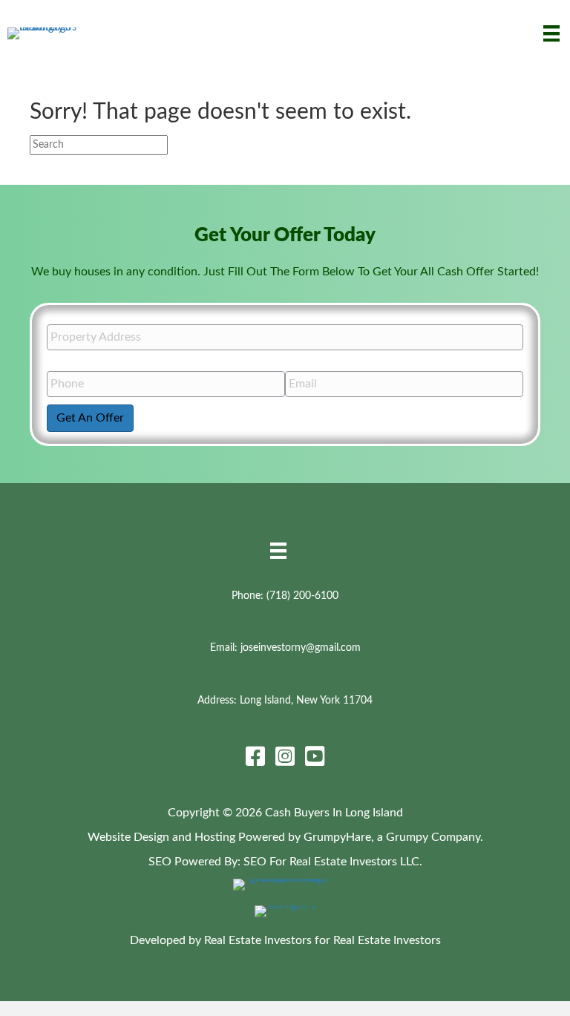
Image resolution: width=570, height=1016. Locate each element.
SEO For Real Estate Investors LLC (331, 862)
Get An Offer (90, 418)
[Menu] (551, 33)
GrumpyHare (337, 837)
